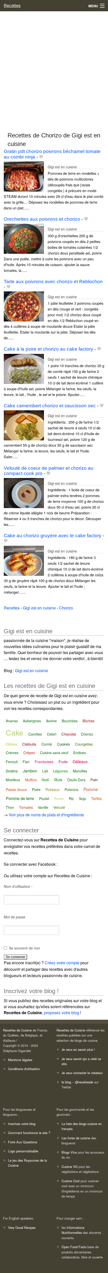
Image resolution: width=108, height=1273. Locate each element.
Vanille (43, 807)
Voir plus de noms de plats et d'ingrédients (46, 815)
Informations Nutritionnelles (73, 1230)
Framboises (44, 761)
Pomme (90, 789)
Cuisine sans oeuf (54, 752)
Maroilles (80, 770)
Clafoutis (29, 744)
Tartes (96, 798)
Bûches (88, 720)
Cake (14, 732)
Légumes (60, 770)
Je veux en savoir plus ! (78, 1049)
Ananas (12, 720)
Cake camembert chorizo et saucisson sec (50, 405)
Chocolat (68, 734)
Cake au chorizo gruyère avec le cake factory (52, 535)
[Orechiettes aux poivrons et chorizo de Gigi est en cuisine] (24, 238)
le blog (66, 1082)
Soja (82, 798)
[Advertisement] (54, 69)
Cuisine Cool (71, 1180)
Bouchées (70, 720)
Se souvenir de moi (24, 947)
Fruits (63, 761)
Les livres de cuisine (76, 1138)
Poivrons (71, 789)
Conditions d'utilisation (24, 1068)
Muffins (31, 779)
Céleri (51, 734)
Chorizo (87, 734)
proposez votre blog (61, 1012)
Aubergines (32, 720)
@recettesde (84, 1082)
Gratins (12, 770)
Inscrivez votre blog (21, 1123)
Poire (36, 789)
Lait (45, 770)
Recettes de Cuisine (17, 1030)
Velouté (59, 807)
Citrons (11, 744)
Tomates (26, 807)
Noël (45, 779)
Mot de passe (14, 916)
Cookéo (63, 744)
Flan (26, 761)
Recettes (12, 5)
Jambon (30, 771)
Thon (10, 807)
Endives (79, 752)
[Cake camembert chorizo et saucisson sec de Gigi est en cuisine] (24, 425)
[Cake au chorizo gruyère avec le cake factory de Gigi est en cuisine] (24, 560)
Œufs (58, 779)
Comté (46, 744)
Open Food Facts (74, 1246)
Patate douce (16, 789)
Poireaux (52, 789)
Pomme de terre (20, 798)
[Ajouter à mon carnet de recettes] (41, 157)
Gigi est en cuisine (62, 166)
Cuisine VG (70, 1166)
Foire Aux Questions (22, 1142)
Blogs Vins (69, 1152)
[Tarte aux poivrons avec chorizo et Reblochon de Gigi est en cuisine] (24, 306)
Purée (59, 798)
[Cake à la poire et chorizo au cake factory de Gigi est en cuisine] (24, 368)
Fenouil (12, 761)
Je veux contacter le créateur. (82, 1072)
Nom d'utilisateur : (18, 886)
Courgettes (84, 744)
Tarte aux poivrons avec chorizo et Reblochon (53, 281)
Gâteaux (80, 761)
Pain (94, 779)
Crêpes (29, 752)
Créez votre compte (62, 963)
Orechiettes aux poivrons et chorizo (42, 219)
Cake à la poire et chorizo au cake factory (48, 349)
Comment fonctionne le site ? (29, 1132)
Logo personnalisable (23, 1151)
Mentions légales (20, 1059)
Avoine (51, 720)
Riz (71, 798)
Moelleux (13, 779)
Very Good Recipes (21, 1227)
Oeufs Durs (76, 779)
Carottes (35, 734)
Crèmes (12, 752)
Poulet (44, 798)
